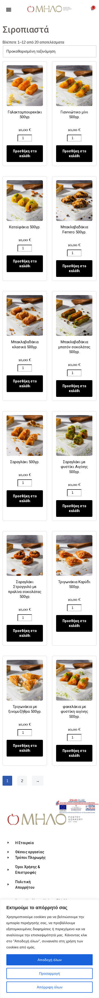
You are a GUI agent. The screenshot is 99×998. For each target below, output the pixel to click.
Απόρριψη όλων (49, 987)
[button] (9, 9)
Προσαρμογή (49, 973)
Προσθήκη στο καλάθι (25, 153)
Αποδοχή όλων (50, 960)
